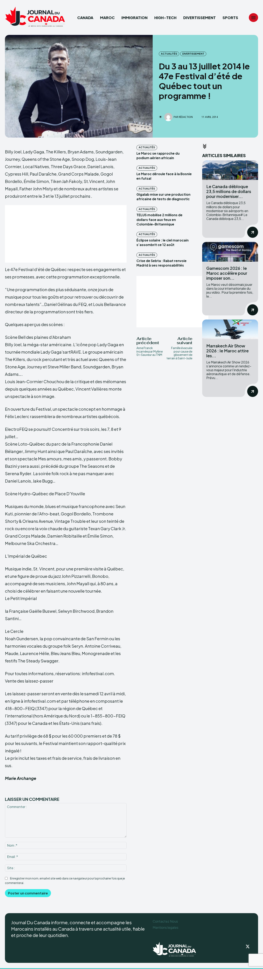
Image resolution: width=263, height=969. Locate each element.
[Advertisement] (66, 234)
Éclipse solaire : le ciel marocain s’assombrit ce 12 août (162, 242)
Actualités (169, 53)
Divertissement (193, 53)
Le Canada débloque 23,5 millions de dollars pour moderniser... (228, 191)
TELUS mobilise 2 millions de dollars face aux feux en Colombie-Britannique (159, 219)
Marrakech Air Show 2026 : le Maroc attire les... (227, 350)
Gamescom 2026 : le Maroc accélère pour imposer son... (226, 273)
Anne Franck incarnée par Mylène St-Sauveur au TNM (149, 351)
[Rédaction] (169, 117)
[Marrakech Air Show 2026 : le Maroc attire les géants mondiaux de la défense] (230, 329)
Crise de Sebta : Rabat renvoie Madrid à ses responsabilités (161, 263)
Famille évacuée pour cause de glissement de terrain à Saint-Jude (179, 353)
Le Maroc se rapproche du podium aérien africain (158, 155)
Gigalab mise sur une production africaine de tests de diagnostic (163, 196)
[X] (248, 947)
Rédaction (186, 117)
